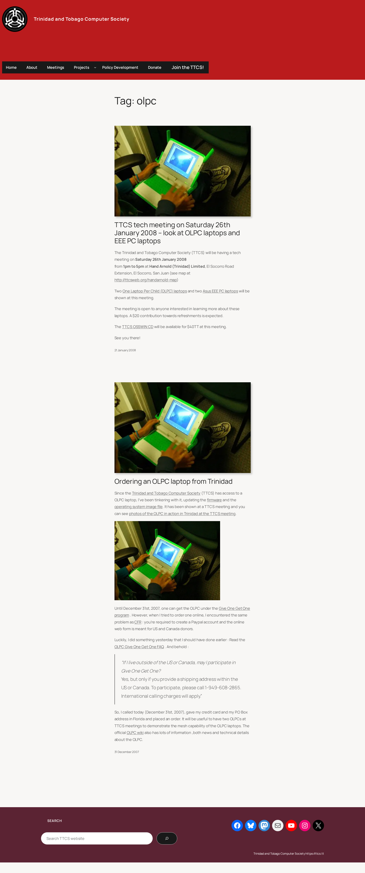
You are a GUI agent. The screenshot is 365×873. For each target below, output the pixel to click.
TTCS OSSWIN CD (137, 326)
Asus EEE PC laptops (220, 290)
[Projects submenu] (95, 67)
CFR (137, 621)
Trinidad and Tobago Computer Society (81, 19)
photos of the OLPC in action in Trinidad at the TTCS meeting (182, 513)
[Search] (167, 838)
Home (11, 67)
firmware (214, 499)
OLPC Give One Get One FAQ (139, 646)
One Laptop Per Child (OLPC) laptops (155, 290)
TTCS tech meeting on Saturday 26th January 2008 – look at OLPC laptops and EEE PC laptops (177, 233)
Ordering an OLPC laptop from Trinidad (173, 481)
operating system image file (138, 506)
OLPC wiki (135, 732)
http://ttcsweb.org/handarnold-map (145, 279)
